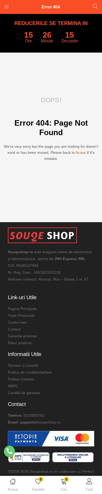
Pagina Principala (22, 309)
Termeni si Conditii (23, 365)
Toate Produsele (21, 315)
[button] (64, 486)
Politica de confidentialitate (30, 372)
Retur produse (20, 343)
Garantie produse (22, 336)
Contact (14, 329)
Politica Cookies (21, 379)
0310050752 (34, 415)
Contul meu (17, 322)
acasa (81, 152)
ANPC (13, 386)
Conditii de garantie (24, 393)
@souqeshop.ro (47, 422)
